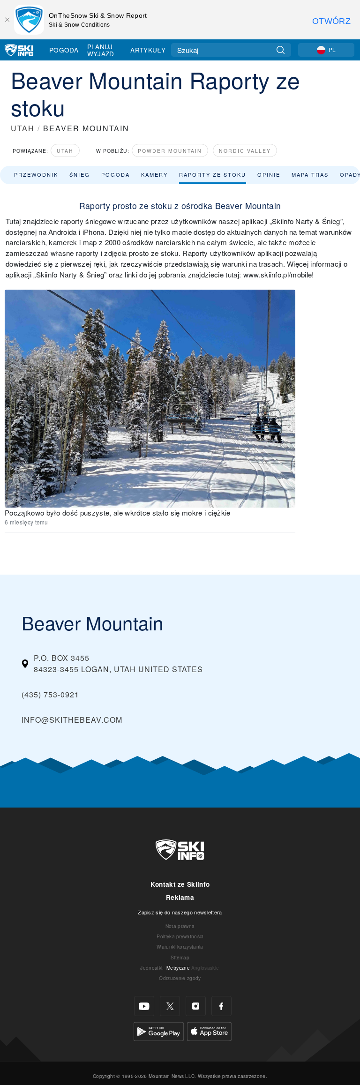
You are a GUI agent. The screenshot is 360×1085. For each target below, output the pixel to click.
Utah (65, 150)
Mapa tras (310, 174)
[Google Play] (159, 1030)
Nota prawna (180, 925)
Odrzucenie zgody (180, 977)
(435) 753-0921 (50, 694)
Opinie (268, 174)
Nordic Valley (245, 150)
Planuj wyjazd (100, 50)
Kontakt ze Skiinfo (180, 884)
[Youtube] (144, 1006)
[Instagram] (196, 1006)
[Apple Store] (209, 1030)
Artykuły (147, 49)
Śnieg (79, 174)
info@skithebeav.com (72, 719)
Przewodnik (36, 174)
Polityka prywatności (180, 936)
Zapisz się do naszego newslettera (180, 912)
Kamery (154, 174)
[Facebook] (221, 1006)
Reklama (180, 897)
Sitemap (180, 957)
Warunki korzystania (180, 946)
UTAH (23, 128)
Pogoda (63, 49)
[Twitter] (170, 1006)
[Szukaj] (280, 50)
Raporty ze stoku (212, 174)
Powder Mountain (170, 150)
